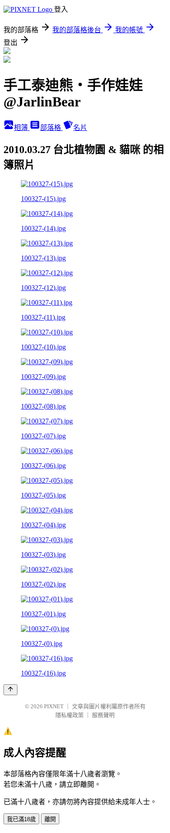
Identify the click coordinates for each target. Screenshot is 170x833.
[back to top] (10, 689)
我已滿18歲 (21, 819)
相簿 (22, 127)
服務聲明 (103, 715)
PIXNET (54, 706)
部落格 (51, 127)
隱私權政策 (69, 715)
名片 (80, 127)
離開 (50, 819)
